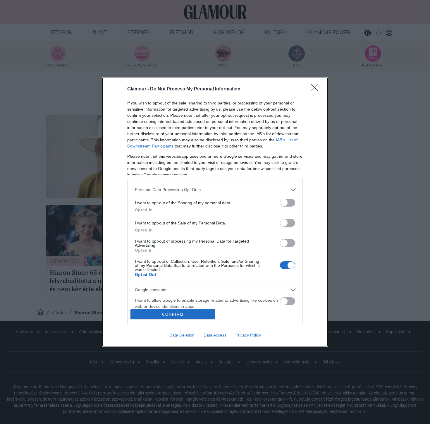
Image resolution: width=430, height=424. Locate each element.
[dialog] (215, 212)
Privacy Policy (248, 335)
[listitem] (215, 190)
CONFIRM (173, 314)
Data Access (215, 335)
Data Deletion (182, 335)
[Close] (316, 89)
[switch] (287, 203)
